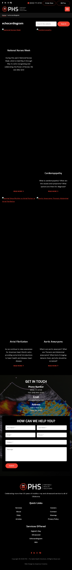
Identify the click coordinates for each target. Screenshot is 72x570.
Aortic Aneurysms (53, 341)
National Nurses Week (18, 50)
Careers (53, 508)
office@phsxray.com (36, 400)
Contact (53, 512)
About (18, 512)
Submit (11, 466)
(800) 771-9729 (36, 390)
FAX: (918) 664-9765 (36, 392)
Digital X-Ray (36, 531)
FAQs (19, 515)
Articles (19, 519)
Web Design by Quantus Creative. (36, 564)
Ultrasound (36, 535)
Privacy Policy (53, 519)
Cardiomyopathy (53, 173)
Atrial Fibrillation (19, 341)
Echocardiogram (36, 539)
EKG (36, 542)
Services (18, 508)
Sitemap (53, 515)
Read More (18, 191)
